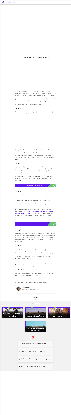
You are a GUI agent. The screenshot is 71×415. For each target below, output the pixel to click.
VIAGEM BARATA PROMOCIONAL (34, 185)
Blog (35, 297)
